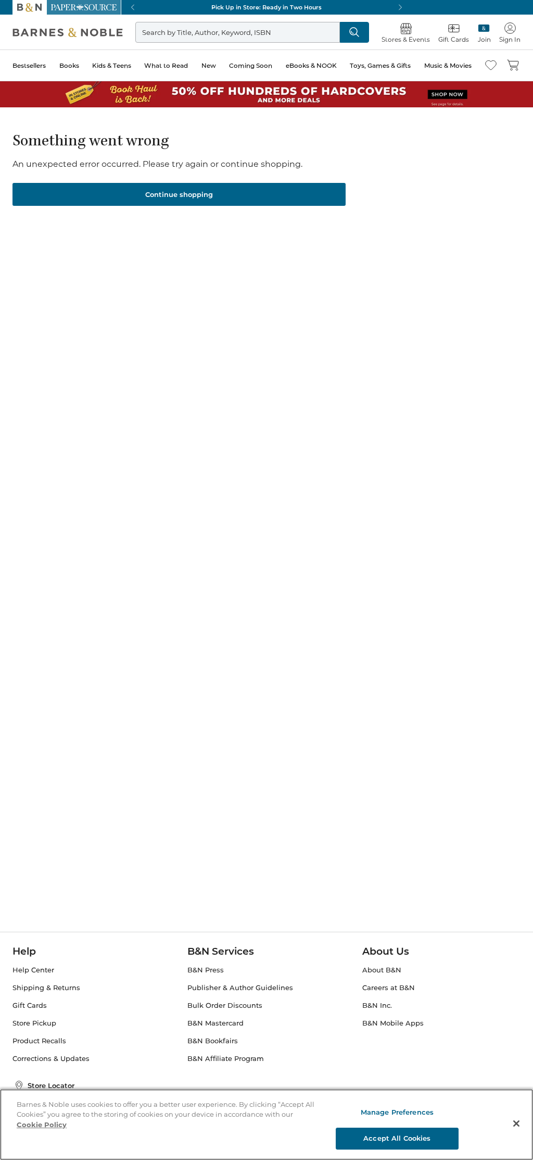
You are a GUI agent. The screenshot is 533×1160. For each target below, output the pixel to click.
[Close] (14, 72)
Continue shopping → (40, 130)
